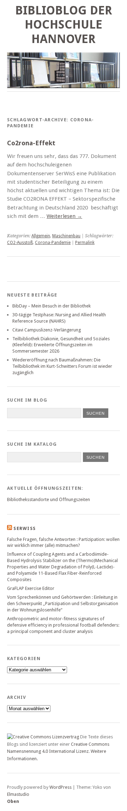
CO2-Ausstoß (20, 242)
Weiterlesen (64, 216)
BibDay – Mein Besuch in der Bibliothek (51, 306)
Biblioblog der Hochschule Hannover (63, 25)
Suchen (95, 457)
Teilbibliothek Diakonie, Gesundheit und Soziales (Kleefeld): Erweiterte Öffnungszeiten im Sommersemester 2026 (61, 345)
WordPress (60, 787)
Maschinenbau (66, 235)
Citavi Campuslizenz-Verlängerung (46, 330)
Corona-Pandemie (53, 242)
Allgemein (40, 235)
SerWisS (24, 528)
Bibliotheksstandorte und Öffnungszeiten (48, 499)
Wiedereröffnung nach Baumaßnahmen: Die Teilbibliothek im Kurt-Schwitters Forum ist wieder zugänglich (62, 366)
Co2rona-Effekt (31, 143)
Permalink (85, 242)
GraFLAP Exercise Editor (30, 588)
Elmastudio (18, 794)
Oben (13, 801)
